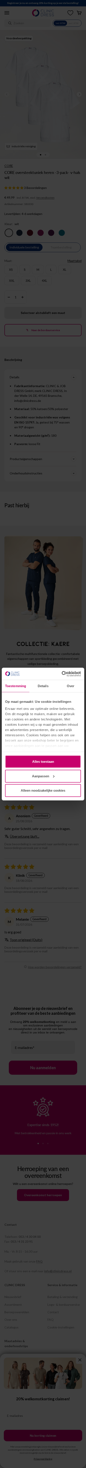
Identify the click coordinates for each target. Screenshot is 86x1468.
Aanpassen (40, 776)
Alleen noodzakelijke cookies (43, 790)
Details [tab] (43, 686)
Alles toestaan (43, 761)
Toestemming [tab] (15, 686)
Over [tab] (70, 686)
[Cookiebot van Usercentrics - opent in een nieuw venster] (62, 674)
